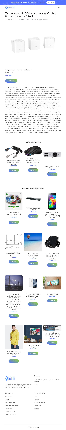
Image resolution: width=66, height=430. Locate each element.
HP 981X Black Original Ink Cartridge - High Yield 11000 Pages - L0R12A (52, 334)
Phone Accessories (10, 414)
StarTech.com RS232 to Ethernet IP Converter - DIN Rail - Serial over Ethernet (52, 256)
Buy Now (11, 80)
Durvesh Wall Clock (52, 294)
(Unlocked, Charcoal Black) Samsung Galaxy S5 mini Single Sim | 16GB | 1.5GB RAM (52, 215)
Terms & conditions (39, 402)
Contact (36, 399)
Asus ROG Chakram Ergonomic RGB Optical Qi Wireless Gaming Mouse (33, 161)
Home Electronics (10, 411)
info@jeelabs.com (39, 385)
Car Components (10, 402)
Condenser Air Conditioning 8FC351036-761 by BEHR (13, 253)
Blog (35, 396)
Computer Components (19, 70)
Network (28, 70)
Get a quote (51, 2)
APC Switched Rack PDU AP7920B (33, 209)
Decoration (8, 408)
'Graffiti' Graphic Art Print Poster (33, 346)
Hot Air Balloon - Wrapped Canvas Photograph (33, 255)
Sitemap (36, 408)
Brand (7, 399)
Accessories (8, 396)
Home (7, 19)
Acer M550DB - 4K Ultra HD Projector (52, 167)
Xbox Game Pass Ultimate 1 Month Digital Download (14, 214)
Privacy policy (38, 405)
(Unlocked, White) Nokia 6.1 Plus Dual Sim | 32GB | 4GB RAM (33, 296)
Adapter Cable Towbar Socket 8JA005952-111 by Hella (13, 162)
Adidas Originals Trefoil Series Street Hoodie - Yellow (13, 353)
